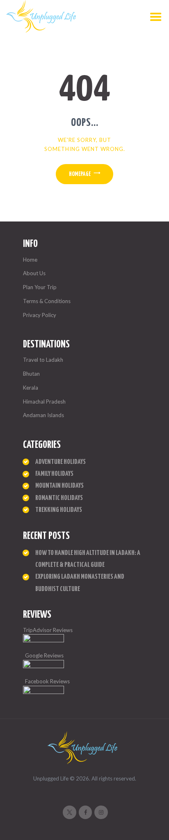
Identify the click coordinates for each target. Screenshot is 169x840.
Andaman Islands (43, 415)
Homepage (80, 174)
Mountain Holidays (59, 485)
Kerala (30, 387)
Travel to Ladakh (43, 359)
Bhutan (31, 373)
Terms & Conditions (47, 301)
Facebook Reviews (47, 681)
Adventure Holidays (60, 462)
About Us (34, 273)
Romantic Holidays (59, 498)
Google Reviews (44, 655)
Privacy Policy (39, 315)
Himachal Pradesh (44, 401)
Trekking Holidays (58, 510)
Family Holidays (54, 473)
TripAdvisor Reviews (48, 630)
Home (30, 259)
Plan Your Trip (40, 287)
